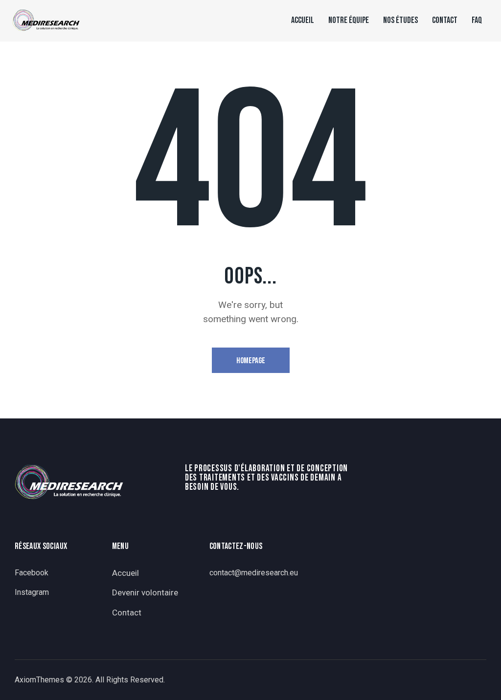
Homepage (250, 361)
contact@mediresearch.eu (253, 572)
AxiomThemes (39, 679)
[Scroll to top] (474, 681)
